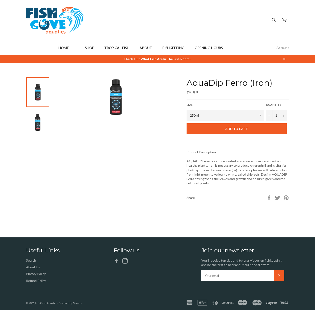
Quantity (273, 104)
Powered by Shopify (70, 302)
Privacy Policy (36, 274)
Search (31, 260)
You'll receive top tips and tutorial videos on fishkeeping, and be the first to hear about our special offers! (241, 262)
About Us (33, 267)
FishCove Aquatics (46, 302)
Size (190, 104)
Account (282, 48)
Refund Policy (36, 281)
